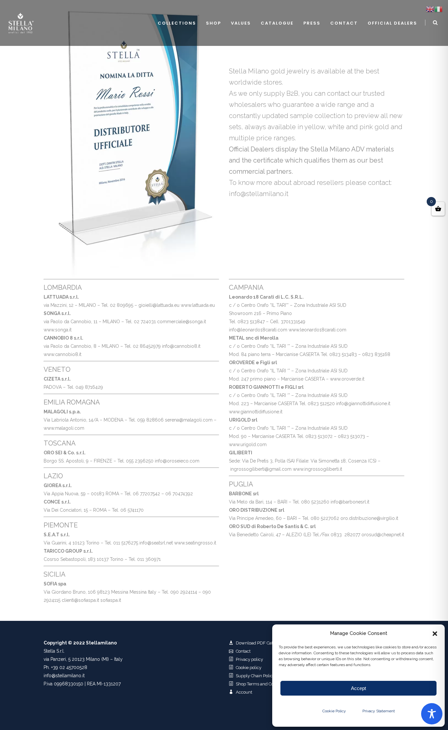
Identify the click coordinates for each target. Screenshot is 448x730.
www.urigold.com (248, 444)
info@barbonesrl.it (350, 501)
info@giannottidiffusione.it (363, 403)
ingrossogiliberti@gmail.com (261, 469)
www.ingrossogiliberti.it (317, 469)
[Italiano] (439, 8)
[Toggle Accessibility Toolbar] (431, 713)
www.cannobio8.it (62, 354)
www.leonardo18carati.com (317, 329)
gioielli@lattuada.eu (158, 305)
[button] (435, 633)
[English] (430, 8)
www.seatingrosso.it (195, 542)
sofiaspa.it (110, 600)
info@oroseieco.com (177, 461)
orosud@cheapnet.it (382, 534)
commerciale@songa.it (181, 321)
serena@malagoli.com (189, 420)
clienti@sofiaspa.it (81, 600)
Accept (358, 688)
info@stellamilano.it (64, 675)
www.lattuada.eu (198, 305)
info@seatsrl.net (156, 542)
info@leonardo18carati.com (258, 329)
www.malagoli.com (64, 428)
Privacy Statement (378, 711)
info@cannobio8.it (181, 346)
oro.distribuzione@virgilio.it (369, 518)
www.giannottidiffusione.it (255, 411)
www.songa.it (57, 329)
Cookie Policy (334, 711)
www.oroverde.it (347, 379)
